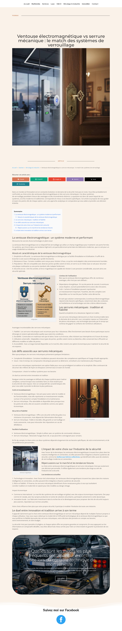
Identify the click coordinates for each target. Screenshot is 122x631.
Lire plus (61, 578)
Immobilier (86, 4)
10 (68, 590)
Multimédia (36, 4)
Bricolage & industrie (71, 4)
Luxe (53, 4)
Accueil (26, 4)
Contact (95, 4)
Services (45, 4)
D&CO (59, 4)
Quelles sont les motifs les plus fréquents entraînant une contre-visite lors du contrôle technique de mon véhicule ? (61, 557)
